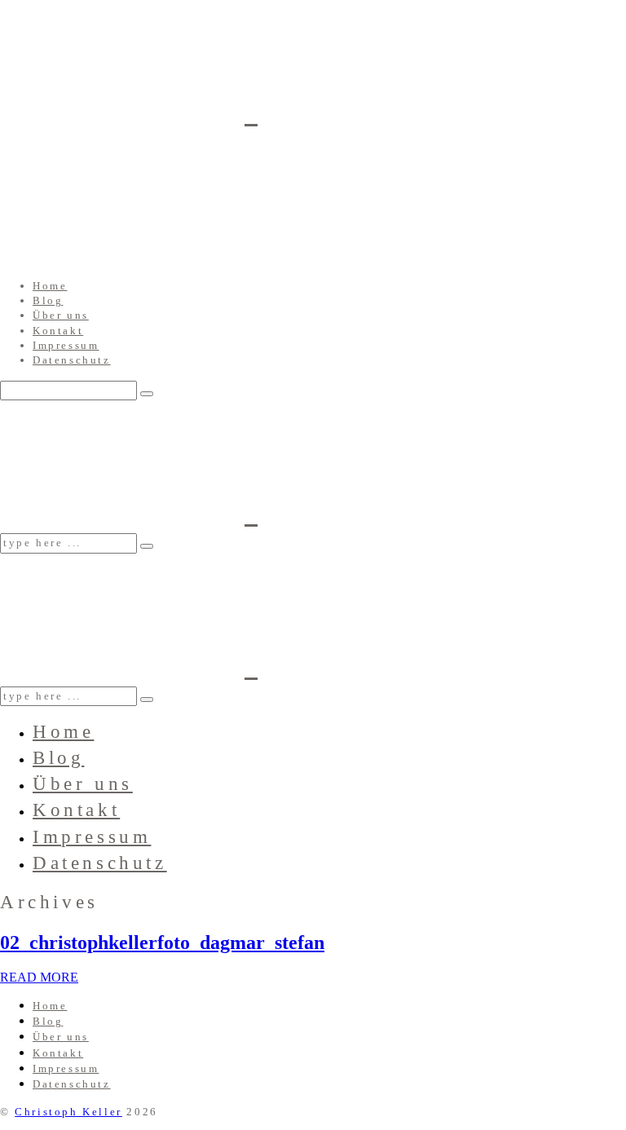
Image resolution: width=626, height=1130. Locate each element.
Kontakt (58, 330)
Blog (48, 300)
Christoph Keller (68, 1112)
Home (50, 286)
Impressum (66, 345)
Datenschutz (72, 360)
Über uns (61, 315)
